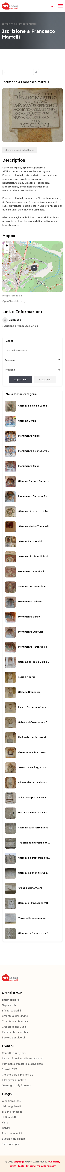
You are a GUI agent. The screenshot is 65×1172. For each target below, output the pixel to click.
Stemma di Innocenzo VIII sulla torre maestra (34, 933)
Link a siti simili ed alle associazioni (22, 1058)
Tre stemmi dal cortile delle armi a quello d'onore (34, 842)
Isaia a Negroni (27, 677)
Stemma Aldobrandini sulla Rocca (34, 556)
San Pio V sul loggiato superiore (34, 767)
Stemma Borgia (27, 421)
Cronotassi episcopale (15, 1021)
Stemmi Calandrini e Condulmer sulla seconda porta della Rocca (34, 873)
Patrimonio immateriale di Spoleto (22, 1063)
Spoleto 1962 (10, 1069)
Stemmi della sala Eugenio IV (34, 405)
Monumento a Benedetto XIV (34, 451)
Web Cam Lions (11, 1101)
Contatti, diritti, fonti (14, 1053)
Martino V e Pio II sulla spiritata (34, 812)
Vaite (5, 1122)
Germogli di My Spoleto (16, 1085)
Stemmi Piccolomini (30, 541)
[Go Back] (5, 72)
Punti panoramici (12, 1133)
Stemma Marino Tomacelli (33, 526)
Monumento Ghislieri (30, 601)
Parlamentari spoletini (15, 1032)
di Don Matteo (10, 1117)
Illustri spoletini (11, 999)
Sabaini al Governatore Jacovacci (34, 722)
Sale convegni (10, 1144)
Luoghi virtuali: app (13, 1138)
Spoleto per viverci (13, 1037)
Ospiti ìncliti (9, 1005)
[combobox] (32, 360)
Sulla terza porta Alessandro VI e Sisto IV (34, 797)
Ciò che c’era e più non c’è (17, 1074)
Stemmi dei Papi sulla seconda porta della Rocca (34, 858)
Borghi (6, 1127)
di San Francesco (12, 1111)
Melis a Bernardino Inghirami (34, 707)
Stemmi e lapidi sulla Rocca (20, 150)
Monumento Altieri (29, 436)
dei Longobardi (11, 1106)
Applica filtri (20, 379)
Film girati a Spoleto (14, 1080)
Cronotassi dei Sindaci (15, 1016)
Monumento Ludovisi (30, 631)
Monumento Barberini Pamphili (34, 496)
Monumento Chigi (28, 466)
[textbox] (10, 360)
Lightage (19, 1161)
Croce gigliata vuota (30, 888)
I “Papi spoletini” (12, 1010)
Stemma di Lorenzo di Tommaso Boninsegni (34, 511)
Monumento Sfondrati (31, 571)
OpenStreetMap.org (13, 301)
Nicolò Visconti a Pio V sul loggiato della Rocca (34, 782)
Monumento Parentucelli (32, 647)
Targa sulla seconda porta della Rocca (34, 918)
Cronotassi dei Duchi (14, 1026)
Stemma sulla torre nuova (33, 827)
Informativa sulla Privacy (41, 1165)
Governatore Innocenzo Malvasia (34, 752)
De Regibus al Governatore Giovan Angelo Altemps (34, 737)
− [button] (7, 250)
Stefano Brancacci (29, 692)
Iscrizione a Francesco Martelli (20, 325)
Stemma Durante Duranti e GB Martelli (34, 481)
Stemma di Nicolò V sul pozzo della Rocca (34, 662)
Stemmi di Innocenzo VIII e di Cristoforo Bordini (34, 903)
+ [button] (7, 245)
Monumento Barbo (29, 616)
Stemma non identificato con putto (34, 586)
